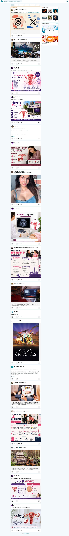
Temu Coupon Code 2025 (46, 42)
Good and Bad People (49, 30)
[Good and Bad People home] (2, 1)
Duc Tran (15, 283)
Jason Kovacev (17, 39)
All (12, 4)
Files (38, 4)
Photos (22, 4)
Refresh (56, 23)
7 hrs (15, 68)
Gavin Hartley (16, 447)
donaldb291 (16, 311)
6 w (14, 10)
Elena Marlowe (16, 9)
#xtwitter (37, 12)
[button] (67, 1)
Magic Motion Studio (17, 320)
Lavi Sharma (16, 171)
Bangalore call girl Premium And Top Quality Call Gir (23, 172)
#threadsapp (30, 12)
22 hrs (15, 248)
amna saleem (16, 247)
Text (17, 4)
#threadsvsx (34, 12)
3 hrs (15, 40)
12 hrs (15, 173)
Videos (27, 4)
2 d (14, 412)
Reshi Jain (16, 126)
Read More (13, 136)
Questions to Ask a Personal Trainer (31, 247)
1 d (14, 284)
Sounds (33, 4)
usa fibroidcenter (17, 67)
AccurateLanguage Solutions (19, 366)
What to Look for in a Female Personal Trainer (22, 411)
